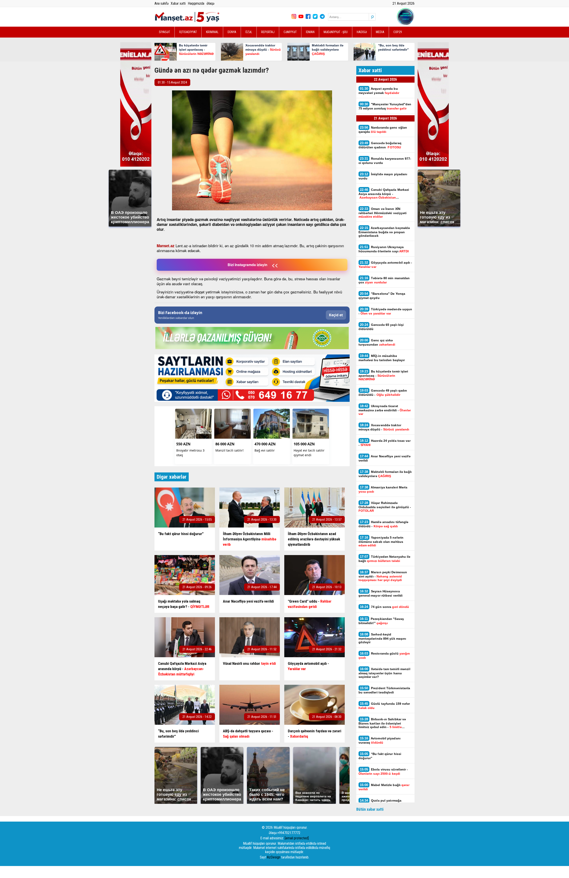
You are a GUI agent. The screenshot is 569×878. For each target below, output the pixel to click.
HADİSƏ (362, 32)
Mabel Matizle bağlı (384, 787)
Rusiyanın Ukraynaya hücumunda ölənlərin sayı (384, 249)
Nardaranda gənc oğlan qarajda (383, 129)
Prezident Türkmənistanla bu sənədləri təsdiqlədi (384, 690)
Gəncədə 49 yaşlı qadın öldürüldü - (383, 392)
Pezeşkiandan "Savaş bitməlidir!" (381, 621)
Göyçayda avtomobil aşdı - (385, 265)
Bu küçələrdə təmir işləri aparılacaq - (383, 375)
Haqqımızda (196, 3)
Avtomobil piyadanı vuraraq (380, 740)
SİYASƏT (164, 32)
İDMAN (310, 32)
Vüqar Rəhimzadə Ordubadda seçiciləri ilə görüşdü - (385, 506)
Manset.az (165, 245)
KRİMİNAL (212, 32)
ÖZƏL (248, 32)
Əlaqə (210, 3)
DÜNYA (232, 32)
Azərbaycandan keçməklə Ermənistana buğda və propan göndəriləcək (384, 231)
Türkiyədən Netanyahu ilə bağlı (385, 559)
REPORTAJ (267, 32)
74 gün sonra (385, 607)
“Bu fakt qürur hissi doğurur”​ (380, 756)
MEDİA (380, 32)
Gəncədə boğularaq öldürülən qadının (380, 145)
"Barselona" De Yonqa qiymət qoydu (382, 296)
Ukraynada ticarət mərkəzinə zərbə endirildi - (385, 410)
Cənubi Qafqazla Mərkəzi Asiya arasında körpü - (384, 193)
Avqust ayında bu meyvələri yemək (379, 91)
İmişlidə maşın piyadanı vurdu (383, 176)
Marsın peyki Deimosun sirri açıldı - (383, 576)
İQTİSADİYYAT (188, 32)
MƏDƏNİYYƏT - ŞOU (336, 32)
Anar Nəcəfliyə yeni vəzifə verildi (385, 458)
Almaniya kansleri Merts (383, 489)
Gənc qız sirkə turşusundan (377, 342)
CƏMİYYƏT (290, 32)
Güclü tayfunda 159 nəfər (384, 706)
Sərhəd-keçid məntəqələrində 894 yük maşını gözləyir (382, 638)
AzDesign (273, 857)
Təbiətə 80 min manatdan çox (384, 280)
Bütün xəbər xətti (370, 809)
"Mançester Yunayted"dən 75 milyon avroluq (385, 106)
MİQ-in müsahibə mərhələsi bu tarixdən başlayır (382, 358)
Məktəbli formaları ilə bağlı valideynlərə (385, 474)
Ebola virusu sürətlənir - (383, 771)
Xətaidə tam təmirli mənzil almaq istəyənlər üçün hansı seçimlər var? (384, 673)
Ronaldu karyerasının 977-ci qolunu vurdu (385, 161)
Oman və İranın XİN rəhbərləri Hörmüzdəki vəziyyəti (383, 212)
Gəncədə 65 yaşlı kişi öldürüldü (381, 327)
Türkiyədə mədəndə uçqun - (385, 311)
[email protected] (297, 838)
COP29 (397, 32)
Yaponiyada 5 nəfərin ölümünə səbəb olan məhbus (381, 541)
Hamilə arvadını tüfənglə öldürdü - (384, 524)
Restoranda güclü (384, 655)
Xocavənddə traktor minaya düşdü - (384, 427)
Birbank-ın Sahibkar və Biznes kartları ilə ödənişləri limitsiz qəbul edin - (382, 723)
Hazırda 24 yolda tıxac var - (385, 443)
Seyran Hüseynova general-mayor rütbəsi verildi (381, 593)
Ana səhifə (161, 3)
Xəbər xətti (178, 3)
